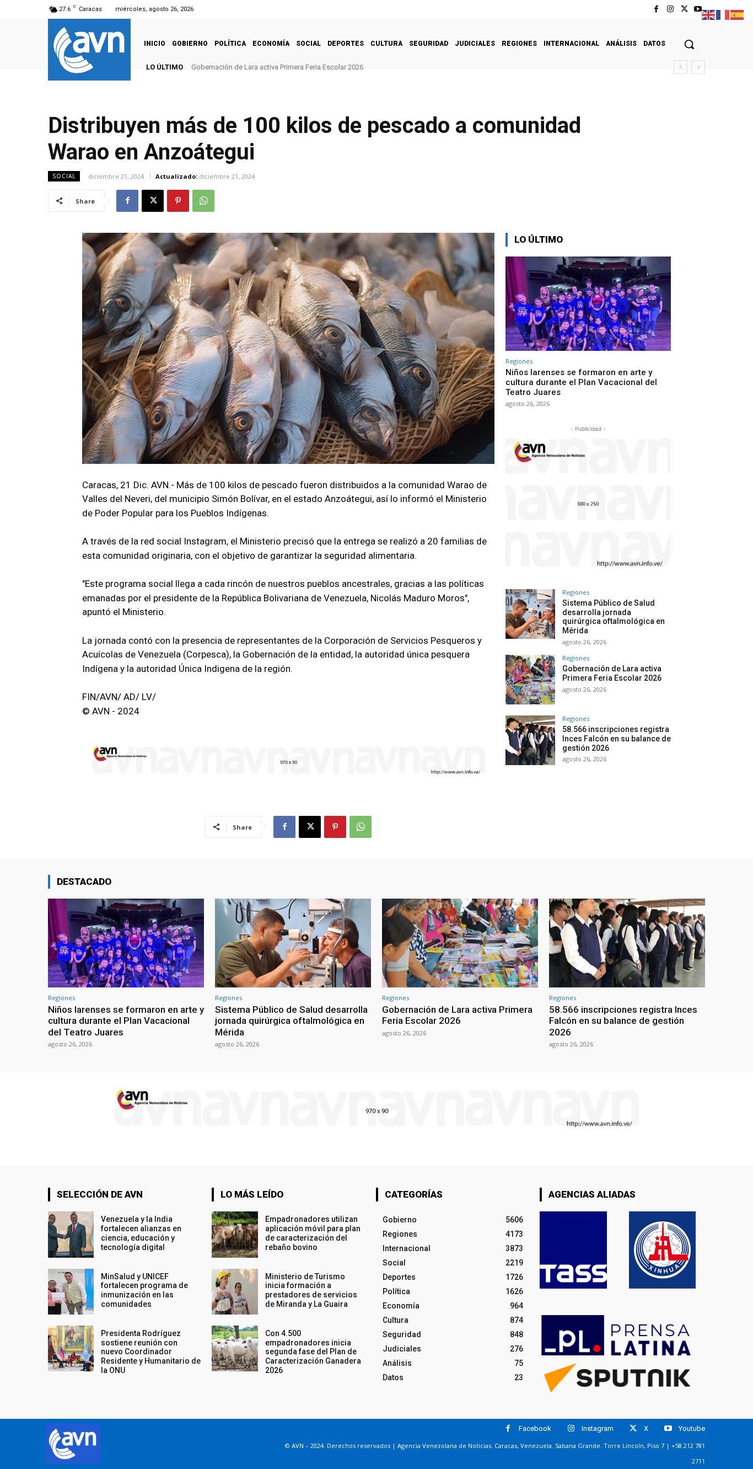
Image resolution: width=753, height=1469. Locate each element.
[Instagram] (670, 9)
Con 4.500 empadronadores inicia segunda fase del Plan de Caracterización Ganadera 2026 (313, 1352)
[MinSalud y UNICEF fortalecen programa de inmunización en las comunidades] (71, 1292)
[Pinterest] (178, 201)
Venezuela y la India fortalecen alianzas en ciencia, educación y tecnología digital (141, 1233)
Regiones (519, 361)
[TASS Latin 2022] (573, 1250)
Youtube (692, 1428)
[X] (684, 9)
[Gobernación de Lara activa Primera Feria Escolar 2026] (530, 679)
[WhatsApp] (203, 201)
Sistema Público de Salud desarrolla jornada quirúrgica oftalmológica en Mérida (613, 617)
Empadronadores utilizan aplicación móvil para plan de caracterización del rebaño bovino (313, 1233)
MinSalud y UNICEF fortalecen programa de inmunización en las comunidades (144, 1290)
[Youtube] (698, 9)
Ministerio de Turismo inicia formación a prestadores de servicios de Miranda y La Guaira (311, 1290)
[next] (698, 67)
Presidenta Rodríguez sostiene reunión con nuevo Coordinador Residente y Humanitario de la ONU (151, 1352)
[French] (723, 14)
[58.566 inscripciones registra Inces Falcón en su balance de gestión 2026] (530, 740)
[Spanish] (737, 14)
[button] (689, 44)
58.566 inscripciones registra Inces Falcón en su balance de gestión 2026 (616, 738)
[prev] (680, 67)
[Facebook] (656, 9)
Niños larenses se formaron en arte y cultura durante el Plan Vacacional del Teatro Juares (581, 382)
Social (64, 176)
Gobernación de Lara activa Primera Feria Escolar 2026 (277, 67)
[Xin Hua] (662, 1250)
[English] (709, 14)
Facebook (535, 1428)
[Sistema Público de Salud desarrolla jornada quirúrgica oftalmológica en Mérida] (530, 614)
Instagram (598, 1428)
